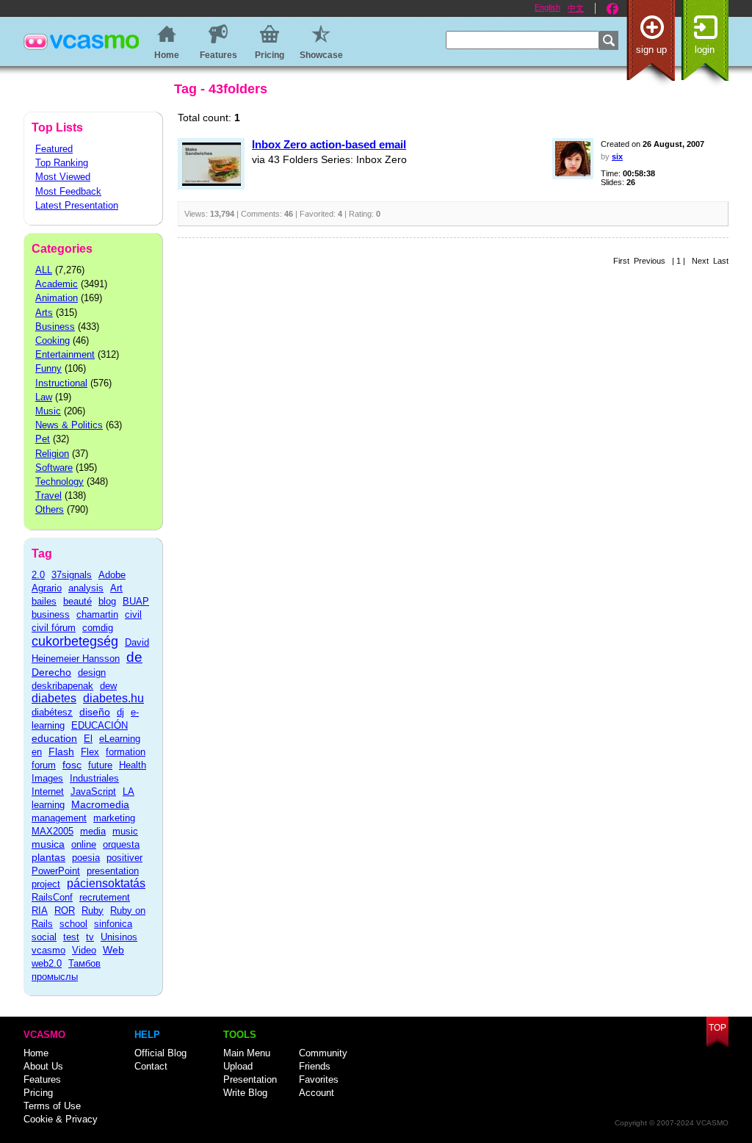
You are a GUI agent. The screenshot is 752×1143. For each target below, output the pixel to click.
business (51, 614)
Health (132, 765)
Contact (150, 1066)
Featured (54, 148)
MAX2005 (52, 831)
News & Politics (69, 424)
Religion (52, 453)
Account (316, 1092)
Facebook (612, 9)
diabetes (54, 698)
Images (47, 778)
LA (128, 791)
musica (48, 844)
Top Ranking (61, 162)
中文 (576, 8)
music (125, 831)
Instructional (61, 383)
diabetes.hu (113, 698)
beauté (77, 601)
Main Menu (246, 1053)
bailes (44, 601)
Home (36, 1053)
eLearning (119, 738)
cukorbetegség (75, 641)
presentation (113, 870)
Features (42, 1079)
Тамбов (84, 963)
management (59, 817)
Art (116, 588)
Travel (48, 495)
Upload (238, 1066)
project (46, 884)
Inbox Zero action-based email (329, 144)
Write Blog (245, 1092)
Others (49, 509)
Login (705, 49)
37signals (71, 574)
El (88, 738)
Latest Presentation (76, 205)
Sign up (651, 49)
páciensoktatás (106, 883)
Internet (48, 791)
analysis (86, 588)
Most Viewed (62, 176)
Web (113, 950)
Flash (61, 751)
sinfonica (113, 923)
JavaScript (93, 791)
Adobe (112, 574)
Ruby (93, 910)
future (100, 765)
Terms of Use (52, 1105)
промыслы (55, 976)
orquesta (121, 844)
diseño (94, 712)
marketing (114, 817)
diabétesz (52, 712)
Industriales (94, 778)
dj (120, 712)
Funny (48, 368)
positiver (124, 857)
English (547, 7)
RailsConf (52, 897)
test (71, 936)
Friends (314, 1066)
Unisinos (119, 936)
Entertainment (65, 354)
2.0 (38, 574)
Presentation (250, 1079)
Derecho (51, 672)
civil (133, 614)
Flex (90, 751)
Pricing (38, 1092)
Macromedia (100, 804)
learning (48, 804)
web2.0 (47, 963)
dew (108, 685)
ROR (64, 910)
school (73, 923)
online (83, 844)
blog (107, 601)
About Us (43, 1066)
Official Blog (160, 1053)
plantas (48, 857)
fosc (72, 765)
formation (125, 751)
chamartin (97, 614)
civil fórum (54, 627)
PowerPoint (56, 870)
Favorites (319, 1079)
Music (48, 411)
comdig (97, 627)
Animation (56, 297)
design (92, 672)
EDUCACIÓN (99, 725)
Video (84, 950)
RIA (40, 910)
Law (43, 397)
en (37, 751)
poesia (86, 857)
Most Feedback (68, 191)
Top (717, 1028)
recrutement (104, 897)
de (134, 657)
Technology (59, 481)
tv (90, 936)
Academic (56, 283)
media (93, 831)
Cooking (52, 340)
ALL (43, 269)
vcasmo (48, 950)
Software (54, 467)
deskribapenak (62, 685)
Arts (44, 312)
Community (323, 1053)
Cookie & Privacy (61, 1119)
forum (44, 765)
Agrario (47, 588)
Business (55, 326)
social (44, 936)
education (54, 738)
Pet (42, 438)
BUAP (136, 601)
